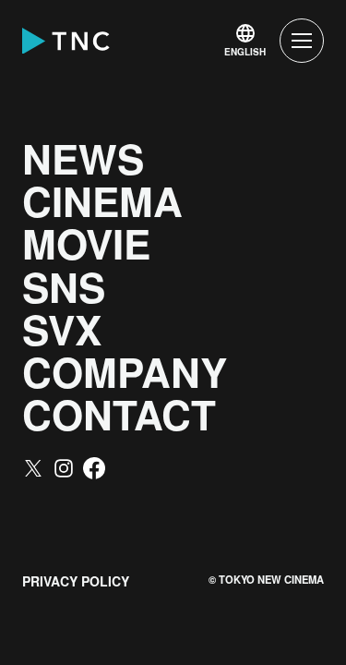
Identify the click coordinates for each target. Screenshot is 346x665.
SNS (63, 286)
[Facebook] (94, 468)
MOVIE (86, 243)
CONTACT (119, 414)
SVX (61, 329)
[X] (33, 468)
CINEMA (102, 200)
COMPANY (124, 371)
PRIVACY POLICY (75, 581)
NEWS (83, 158)
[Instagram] (64, 468)
